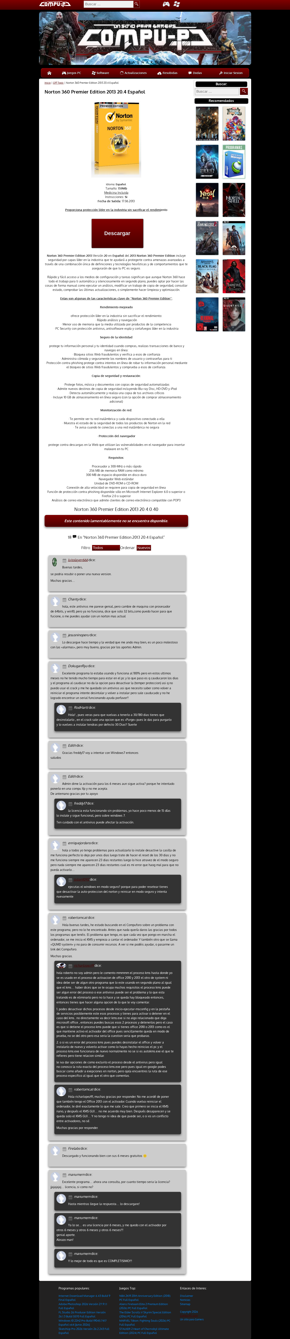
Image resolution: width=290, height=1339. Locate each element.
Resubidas (169, 73)
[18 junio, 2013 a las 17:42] (71, 1196)
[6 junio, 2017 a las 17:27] (65, 599)
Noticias (185, 1299)
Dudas (197, 73)
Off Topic (58, 82)
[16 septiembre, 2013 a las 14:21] (65, 745)
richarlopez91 (84, 965)
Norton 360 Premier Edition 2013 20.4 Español (95, 92)
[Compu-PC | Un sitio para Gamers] (145, 39)
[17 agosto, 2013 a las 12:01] (65, 917)
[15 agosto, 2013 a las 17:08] (65, 1148)
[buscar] (137, 4)
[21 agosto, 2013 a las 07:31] (71, 1089)
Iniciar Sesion (233, 73)
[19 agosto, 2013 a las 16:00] (71, 965)
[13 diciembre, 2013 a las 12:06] (65, 635)
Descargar (117, 233)
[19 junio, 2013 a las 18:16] (71, 1218)
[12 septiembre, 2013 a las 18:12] (65, 776)
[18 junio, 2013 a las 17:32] (65, 1174)
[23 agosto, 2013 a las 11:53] (65, 843)
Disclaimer (186, 1295)
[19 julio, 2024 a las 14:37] (65, 560)
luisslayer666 (78, 560)
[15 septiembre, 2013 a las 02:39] (71, 803)
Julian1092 (81, 879)
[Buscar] (244, 91)
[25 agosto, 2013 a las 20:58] (71, 879)
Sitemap (185, 1304)
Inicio (48, 82)
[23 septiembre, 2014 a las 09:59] (71, 707)
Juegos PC (73, 73)
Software (102, 73)
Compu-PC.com (189, 1315)
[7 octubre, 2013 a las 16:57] (65, 666)
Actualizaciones (135, 73)
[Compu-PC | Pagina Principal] (49, 73)
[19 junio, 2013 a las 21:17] (71, 1253)
